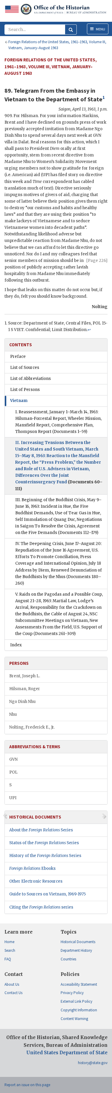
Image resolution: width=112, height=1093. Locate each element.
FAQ (7, 959)
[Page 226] (97, 260)
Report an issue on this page (27, 1084)
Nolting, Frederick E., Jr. (32, 727)
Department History (76, 950)
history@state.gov (93, 1062)
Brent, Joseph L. (24, 676)
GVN (13, 759)
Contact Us (13, 992)
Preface (18, 356)
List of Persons (25, 389)
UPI (12, 797)
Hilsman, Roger (24, 688)
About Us (11, 984)
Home (9, 941)
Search (9, 950)
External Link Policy (76, 1001)
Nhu (13, 714)
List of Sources (24, 367)
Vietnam (18, 400)
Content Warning (74, 1018)
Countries (68, 959)
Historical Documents (78, 941)
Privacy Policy (72, 992)
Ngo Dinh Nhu (22, 701)
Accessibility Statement (79, 984)
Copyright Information (79, 1010)
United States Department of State (67, 1052)
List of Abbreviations (30, 378)
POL (13, 772)
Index (16, 645)
